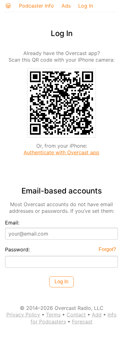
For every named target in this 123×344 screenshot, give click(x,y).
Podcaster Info (36, 6)
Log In (85, 6)
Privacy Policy (23, 314)
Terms (53, 314)
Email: (12, 222)
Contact (76, 314)
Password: (17, 249)
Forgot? (107, 249)
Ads (66, 6)
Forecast (82, 321)
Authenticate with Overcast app (61, 152)
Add (97, 314)
